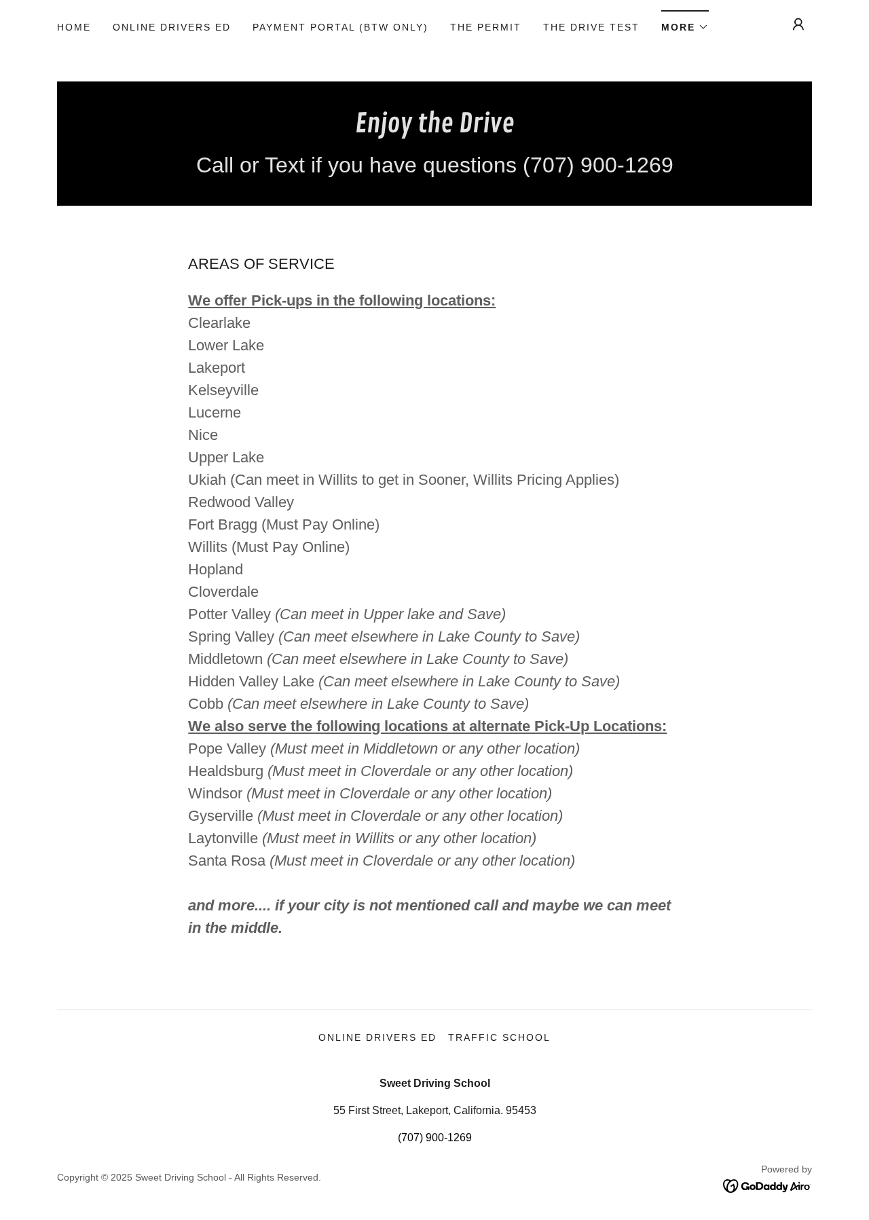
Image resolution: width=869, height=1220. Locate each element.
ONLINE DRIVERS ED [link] (172, 27)
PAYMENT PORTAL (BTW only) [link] (340, 27)
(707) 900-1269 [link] (435, 1137)
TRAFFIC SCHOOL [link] (499, 1037)
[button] (685, 22)
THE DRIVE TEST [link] (591, 27)
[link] (435, 128)
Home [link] (74, 27)
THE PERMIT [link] (485, 27)
